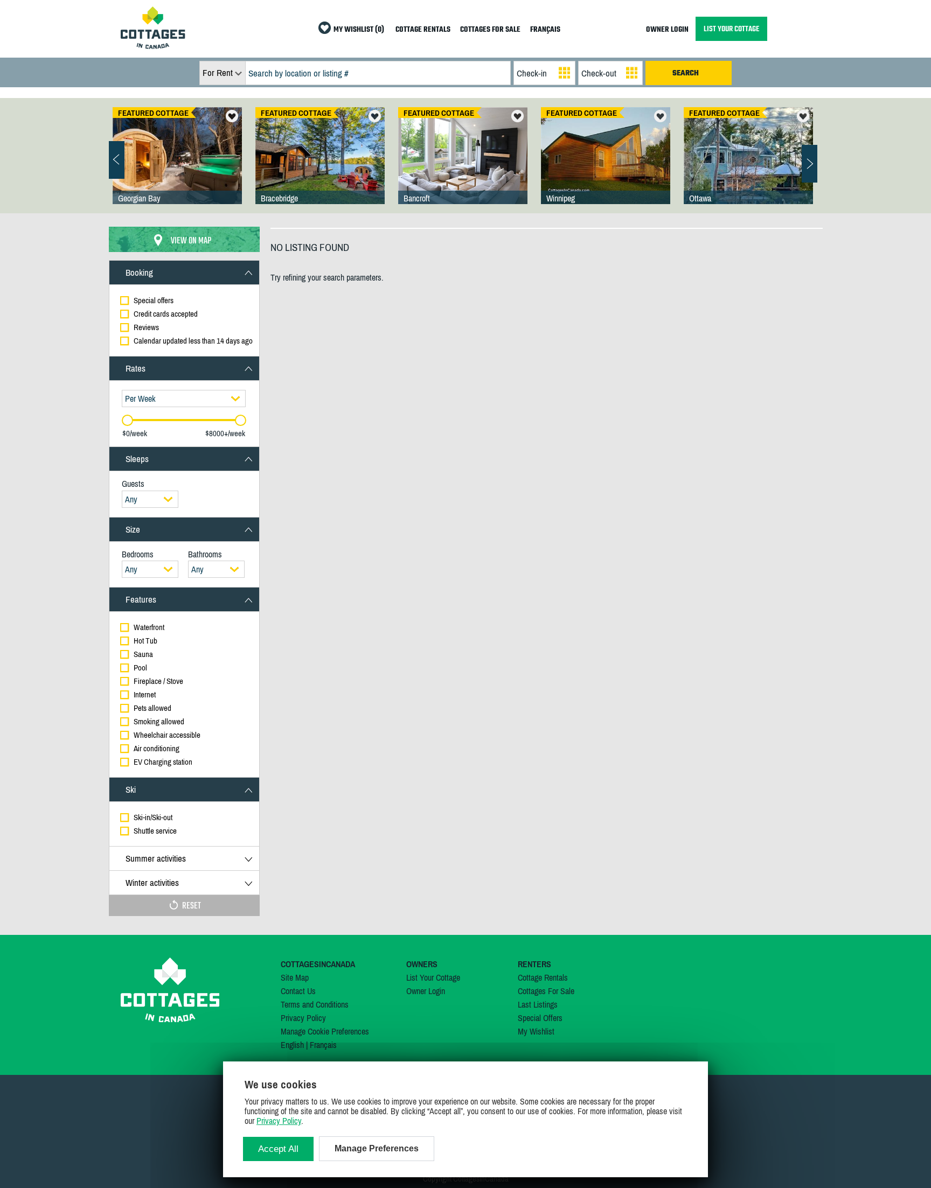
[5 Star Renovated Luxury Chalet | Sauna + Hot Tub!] (177, 166)
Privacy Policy (303, 1018)
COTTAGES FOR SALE (490, 30)
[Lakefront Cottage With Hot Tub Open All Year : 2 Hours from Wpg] (605, 166)
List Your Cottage (433, 977)
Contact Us (298, 991)
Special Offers (540, 1018)
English (292, 1045)
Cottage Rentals (543, 977)
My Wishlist (536, 1031)
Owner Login (425, 991)
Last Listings (538, 1004)
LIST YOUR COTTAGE (731, 29)
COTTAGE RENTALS (422, 30)
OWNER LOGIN (667, 30)
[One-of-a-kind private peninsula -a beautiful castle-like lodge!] (748, 166)
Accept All (278, 1149)
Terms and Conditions (315, 1004)
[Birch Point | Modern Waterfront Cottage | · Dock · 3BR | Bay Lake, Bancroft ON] (462, 166)
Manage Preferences (377, 1148)
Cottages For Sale (546, 991)
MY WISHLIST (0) (359, 30)
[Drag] (127, 420)
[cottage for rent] (153, 46)
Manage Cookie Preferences (325, 1031)
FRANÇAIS (545, 30)
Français (323, 1045)
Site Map (295, 977)
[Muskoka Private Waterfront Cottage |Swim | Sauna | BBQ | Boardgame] (320, 166)
